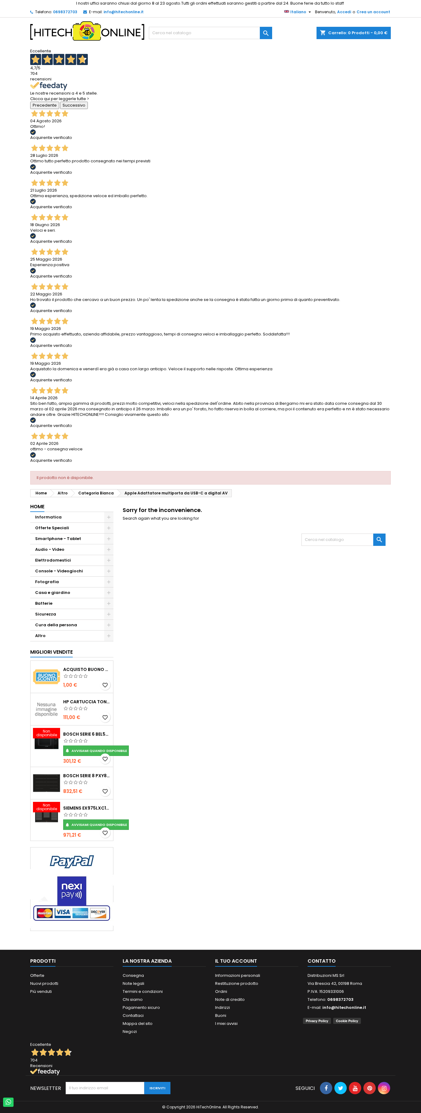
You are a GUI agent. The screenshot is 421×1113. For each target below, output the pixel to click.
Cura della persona (56, 625)
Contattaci (133, 1015)
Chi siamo (133, 999)
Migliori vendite (51, 652)
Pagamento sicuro (141, 1007)
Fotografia (47, 582)
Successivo (74, 105)
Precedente (45, 105)
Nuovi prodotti (44, 983)
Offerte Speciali (52, 528)
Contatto (322, 961)
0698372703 (65, 11)
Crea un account (373, 11)
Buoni (220, 1015)
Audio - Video (49, 549)
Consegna (133, 975)
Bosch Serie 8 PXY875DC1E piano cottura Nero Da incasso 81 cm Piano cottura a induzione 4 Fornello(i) (87, 775)
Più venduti (41, 991)
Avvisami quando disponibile (96, 750)
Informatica (48, 517)
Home (37, 506)
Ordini (221, 991)
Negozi (130, 1031)
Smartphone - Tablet (58, 539)
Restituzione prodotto (236, 983)
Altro (40, 636)
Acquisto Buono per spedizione (87, 669)
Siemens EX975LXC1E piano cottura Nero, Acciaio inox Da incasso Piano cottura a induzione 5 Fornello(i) (87, 808)
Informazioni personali (237, 975)
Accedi (344, 11)
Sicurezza (45, 614)
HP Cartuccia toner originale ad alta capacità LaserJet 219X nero (87, 701)
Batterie (43, 603)
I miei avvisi (226, 1023)
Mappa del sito (138, 1023)
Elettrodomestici (53, 560)
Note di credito (230, 999)
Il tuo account (236, 961)
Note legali (133, 983)
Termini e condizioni (143, 991)
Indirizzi (222, 1007)
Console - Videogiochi (59, 571)
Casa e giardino (52, 592)
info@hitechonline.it (124, 11)
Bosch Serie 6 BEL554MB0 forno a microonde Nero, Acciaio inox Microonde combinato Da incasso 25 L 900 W (87, 734)
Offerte (37, 975)
